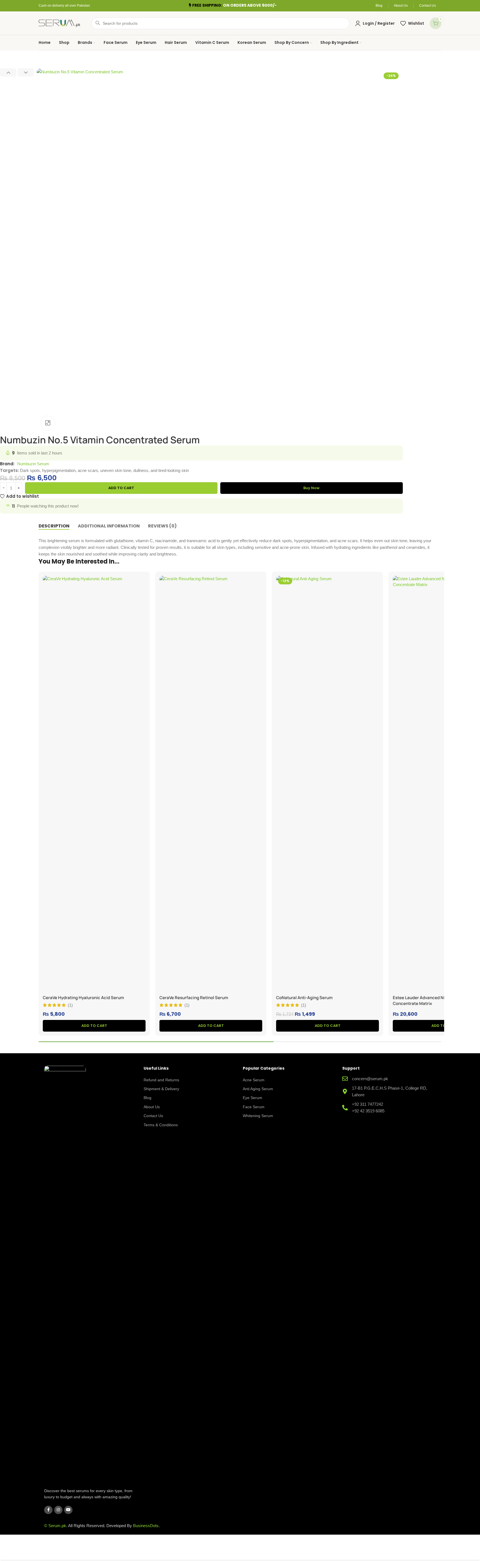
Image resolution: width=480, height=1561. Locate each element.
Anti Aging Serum (258, 1089)
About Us (152, 1107)
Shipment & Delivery (161, 1089)
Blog (147, 1097)
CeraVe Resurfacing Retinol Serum (193, 998)
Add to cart (121, 488)
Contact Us (153, 1115)
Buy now (311, 488)
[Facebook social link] (48, 1510)
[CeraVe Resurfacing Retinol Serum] (210, 784)
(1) (70, 1005)
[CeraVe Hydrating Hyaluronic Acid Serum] (94, 784)
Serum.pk (57, 1525)
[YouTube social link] (68, 1510)
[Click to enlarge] (48, 423)
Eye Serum (252, 1097)
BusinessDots (146, 1525)
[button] (8, 72)
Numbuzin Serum (33, 463)
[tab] (54, 526)
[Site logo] (59, 22)
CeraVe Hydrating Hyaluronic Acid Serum (83, 998)
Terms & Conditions (161, 1125)
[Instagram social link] (58, 1510)
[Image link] (65, 1273)
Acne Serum (253, 1080)
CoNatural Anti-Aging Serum (304, 998)
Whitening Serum (258, 1115)
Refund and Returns (161, 1080)
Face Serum (253, 1107)
